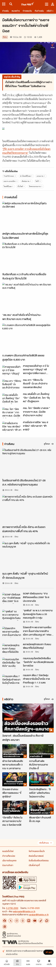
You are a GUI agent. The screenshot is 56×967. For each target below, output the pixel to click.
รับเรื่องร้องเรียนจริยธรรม (39, 860)
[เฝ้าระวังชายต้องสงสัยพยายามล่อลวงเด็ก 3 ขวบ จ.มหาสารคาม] (14, 751)
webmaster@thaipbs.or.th (24, 911)
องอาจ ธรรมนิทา (10, 181)
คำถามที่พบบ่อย (8, 855)
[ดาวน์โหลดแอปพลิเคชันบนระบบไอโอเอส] (27, 879)
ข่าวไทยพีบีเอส (25, 176)
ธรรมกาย (40, 176)
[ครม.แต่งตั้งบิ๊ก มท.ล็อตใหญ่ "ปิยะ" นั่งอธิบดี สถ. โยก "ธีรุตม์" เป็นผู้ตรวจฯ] (11, 398)
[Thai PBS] (27, 4)
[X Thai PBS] (10, 920)
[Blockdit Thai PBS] (47, 920)
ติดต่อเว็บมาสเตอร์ (36, 855)
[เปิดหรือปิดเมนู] (47, 4)
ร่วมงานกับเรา (7, 865)
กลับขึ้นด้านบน (44, 843)
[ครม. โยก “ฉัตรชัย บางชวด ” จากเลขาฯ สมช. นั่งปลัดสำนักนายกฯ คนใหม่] (11, 412)
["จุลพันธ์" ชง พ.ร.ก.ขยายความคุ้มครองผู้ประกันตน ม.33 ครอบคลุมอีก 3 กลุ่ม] (11, 615)
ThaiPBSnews (9, 176)
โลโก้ (37, 181)
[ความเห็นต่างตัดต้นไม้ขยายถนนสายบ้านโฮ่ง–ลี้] (41, 751)
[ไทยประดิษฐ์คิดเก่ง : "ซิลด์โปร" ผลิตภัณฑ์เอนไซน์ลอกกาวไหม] (41, 779)
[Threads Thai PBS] (22, 920)
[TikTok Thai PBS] (40, 920)
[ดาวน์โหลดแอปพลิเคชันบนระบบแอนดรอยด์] (27, 887)
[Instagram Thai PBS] (16, 920)
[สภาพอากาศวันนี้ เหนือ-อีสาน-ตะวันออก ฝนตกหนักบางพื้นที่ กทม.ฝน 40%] (28, 509)
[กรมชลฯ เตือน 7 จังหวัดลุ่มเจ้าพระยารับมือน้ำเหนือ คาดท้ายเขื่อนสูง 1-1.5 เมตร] (11, 680)
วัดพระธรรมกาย (35, 186)
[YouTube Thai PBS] (34, 920)
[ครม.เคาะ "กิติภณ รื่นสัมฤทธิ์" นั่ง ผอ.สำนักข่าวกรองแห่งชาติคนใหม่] (11, 384)
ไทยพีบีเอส (7, 186)
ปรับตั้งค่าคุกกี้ (34, 865)
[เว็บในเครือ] (3, 4)
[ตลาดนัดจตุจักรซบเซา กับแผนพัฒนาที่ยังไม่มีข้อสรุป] (11, 649)
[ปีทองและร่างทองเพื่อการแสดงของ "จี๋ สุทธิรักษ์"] (14, 779)
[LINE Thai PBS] (28, 920)
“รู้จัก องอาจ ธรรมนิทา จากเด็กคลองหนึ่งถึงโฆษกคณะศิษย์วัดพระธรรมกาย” (26, 151)
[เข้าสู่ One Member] (52, 4)
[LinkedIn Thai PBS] (4, 926)
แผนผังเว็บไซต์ (7, 851)
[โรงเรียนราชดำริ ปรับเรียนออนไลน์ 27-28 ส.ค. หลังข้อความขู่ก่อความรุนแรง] (28, 462)
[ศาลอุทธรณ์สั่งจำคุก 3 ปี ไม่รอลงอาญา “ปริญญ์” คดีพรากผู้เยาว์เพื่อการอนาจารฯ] (11, 370)
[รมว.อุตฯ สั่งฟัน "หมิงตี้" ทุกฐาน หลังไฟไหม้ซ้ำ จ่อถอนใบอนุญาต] (28, 556)
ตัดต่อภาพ (25, 181)
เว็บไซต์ (20, 186)
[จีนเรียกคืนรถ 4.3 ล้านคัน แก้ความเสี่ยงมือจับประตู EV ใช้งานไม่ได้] (28, 256)
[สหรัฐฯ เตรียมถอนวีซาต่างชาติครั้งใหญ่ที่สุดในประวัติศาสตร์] (28, 216)
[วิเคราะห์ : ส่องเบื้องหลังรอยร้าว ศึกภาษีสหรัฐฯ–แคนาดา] (28, 718)
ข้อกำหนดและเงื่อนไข (37, 851)
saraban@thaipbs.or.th (39, 914)
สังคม (5, 37)
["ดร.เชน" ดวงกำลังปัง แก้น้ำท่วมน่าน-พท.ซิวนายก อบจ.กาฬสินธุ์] (28, 297)
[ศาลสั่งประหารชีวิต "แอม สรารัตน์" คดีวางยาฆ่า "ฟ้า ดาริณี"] (11, 427)
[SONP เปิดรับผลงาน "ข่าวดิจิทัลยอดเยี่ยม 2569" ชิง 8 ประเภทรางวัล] (11, 598)
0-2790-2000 (12, 908)
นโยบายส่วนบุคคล (9, 860)
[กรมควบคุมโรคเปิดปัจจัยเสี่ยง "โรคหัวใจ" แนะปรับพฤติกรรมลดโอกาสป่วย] (11, 663)
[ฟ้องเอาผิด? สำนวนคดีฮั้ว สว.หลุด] (41, 807)
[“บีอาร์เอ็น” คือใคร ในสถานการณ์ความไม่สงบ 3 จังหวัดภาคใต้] (14, 807)
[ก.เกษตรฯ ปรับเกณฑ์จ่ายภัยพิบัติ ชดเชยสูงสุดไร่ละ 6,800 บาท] (28, 337)
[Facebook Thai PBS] (4, 920)
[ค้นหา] (10, 4)
